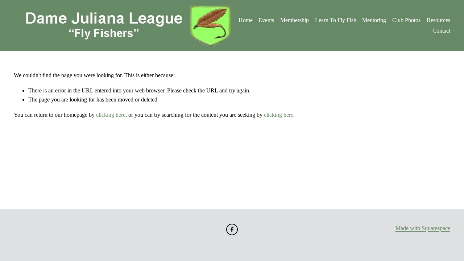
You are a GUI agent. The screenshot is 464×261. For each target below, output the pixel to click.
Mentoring (374, 20)
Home (246, 20)
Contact (441, 31)
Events (266, 20)
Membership (294, 20)
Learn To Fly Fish (335, 20)
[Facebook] (232, 229)
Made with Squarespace (422, 228)
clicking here (110, 115)
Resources (438, 20)
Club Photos (406, 20)
